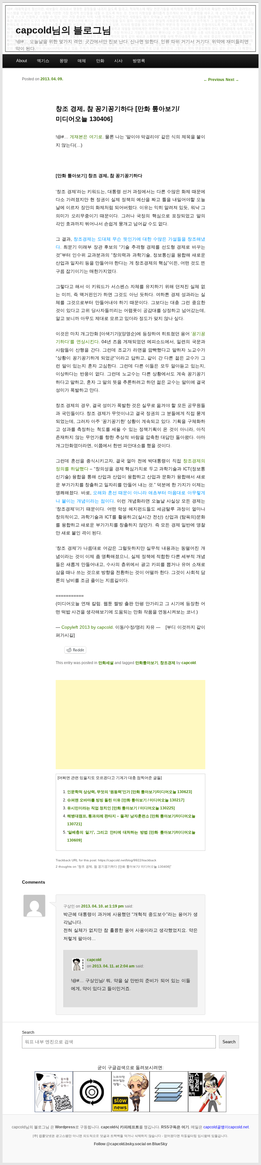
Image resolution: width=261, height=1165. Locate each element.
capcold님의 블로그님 (63, 30)
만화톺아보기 (146, 663)
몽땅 (64, 60)
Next (232, 79)
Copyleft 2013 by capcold (86, 627)
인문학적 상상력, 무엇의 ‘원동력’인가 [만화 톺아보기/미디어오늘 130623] (129, 792)
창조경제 (167, 663)
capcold (188, 663)
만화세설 (106, 663)
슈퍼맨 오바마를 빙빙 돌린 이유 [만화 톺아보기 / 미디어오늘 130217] (125, 800)
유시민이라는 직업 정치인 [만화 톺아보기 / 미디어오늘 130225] (121, 808)
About (21, 60)
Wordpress (65, 1127)
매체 (82, 60)
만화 (100, 60)
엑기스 (43, 60)
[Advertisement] (130, 724)
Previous (213, 79)
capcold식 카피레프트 (120, 1127)
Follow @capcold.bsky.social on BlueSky (130, 1144)
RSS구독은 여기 (175, 1127)
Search (28, 1032)
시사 (118, 60)
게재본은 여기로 (86, 136)
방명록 (139, 60)
